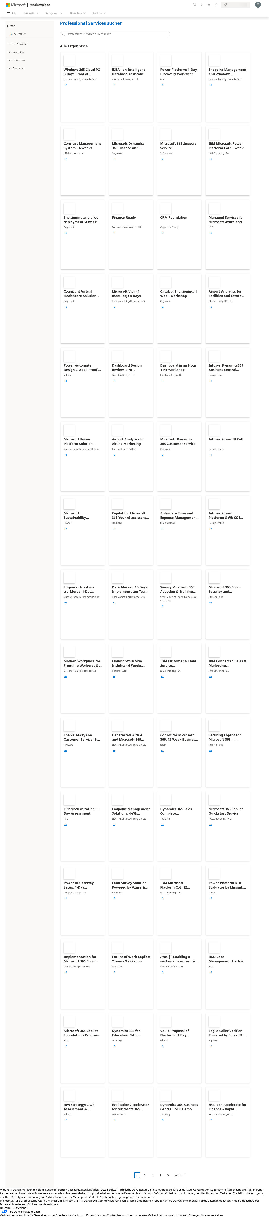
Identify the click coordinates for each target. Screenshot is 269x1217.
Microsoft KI (7, 1200)
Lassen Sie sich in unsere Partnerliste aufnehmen (48, 1193)
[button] (63, 34)
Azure (41, 1200)
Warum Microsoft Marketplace (18, 1189)
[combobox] (116, 34)
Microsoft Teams (118, 1200)
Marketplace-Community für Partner (32, 1197)
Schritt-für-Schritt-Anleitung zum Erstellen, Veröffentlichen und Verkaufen (188, 1193)
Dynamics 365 (54, 1200)
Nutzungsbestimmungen (132, 1215)
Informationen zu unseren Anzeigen (178, 1215)
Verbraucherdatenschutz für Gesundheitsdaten (27, 1215)
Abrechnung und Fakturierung (244, 1189)
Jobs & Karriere (163, 1200)
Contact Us (78, 1215)
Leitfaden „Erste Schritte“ (102, 1189)
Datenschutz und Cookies (101, 1215)
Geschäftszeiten (77, 1189)
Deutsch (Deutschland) (13, 1208)
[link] (83, 87)
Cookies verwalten (212, 1215)
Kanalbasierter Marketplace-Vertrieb (77, 1197)
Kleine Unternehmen (140, 1200)
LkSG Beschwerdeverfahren (41, 1204)
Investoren (18, 1204)
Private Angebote (162, 1189)
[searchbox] (33, 34)
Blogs (41, 1189)
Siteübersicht (64, 1215)
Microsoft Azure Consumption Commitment (200, 1189)
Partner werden (9, 1193)
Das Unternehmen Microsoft (190, 1200)
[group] (66, 85)
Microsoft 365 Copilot (94, 1200)
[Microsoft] (16, 5)
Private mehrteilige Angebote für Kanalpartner (127, 1197)
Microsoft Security (26, 1200)
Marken (151, 1215)
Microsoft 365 (71, 1200)
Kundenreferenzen (56, 1189)
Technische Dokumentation (134, 1189)
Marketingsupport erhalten (93, 1193)
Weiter (179, 1175)
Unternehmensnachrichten (223, 1200)
